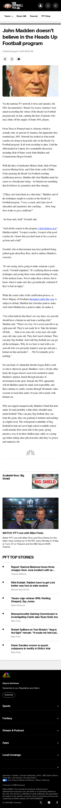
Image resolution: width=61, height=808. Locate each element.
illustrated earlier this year (41, 299)
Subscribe (9, 695)
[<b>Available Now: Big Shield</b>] (45, 481)
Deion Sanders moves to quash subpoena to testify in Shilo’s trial (30, 647)
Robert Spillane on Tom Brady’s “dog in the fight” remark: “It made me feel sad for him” (34, 631)
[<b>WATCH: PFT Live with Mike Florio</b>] (30, 513)
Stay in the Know (11, 683)
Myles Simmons (18, 605)
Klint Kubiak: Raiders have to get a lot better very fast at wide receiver (33, 584)
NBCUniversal (19, 785)
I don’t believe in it (47, 228)
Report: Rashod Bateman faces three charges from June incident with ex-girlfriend (32, 569)
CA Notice (29, 780)
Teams (7, 16)
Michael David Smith (20, 590)
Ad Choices (18, 778)
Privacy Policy (30, 778)
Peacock (34, 16)
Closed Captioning (28, 775)
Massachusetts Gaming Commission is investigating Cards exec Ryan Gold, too (34, 615)
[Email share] (18, 59)
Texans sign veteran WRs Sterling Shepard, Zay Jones (31, 600)
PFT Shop (45, 16)
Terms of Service (42, 780)
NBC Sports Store (50, 775)
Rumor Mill (21, 16)
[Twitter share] (11, 59)
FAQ (39, 775)
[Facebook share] (5, 59)
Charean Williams (18, 574)
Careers (15, 775)
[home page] (13, 5)
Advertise (6, 775)
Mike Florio (16, 621)
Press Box (7, 778)
